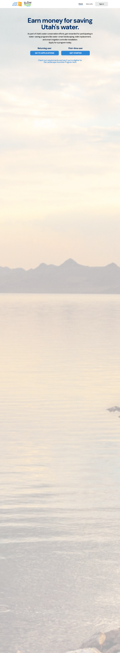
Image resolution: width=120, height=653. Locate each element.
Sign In (101, 4)
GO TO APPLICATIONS (44, 53)
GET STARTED (76, 53)
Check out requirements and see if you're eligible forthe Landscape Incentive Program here (60, 61)
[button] (89, 4)
